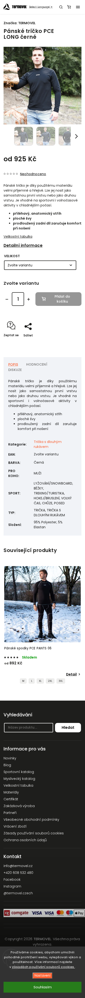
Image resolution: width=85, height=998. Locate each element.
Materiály (11, 792)
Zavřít (69, 343)
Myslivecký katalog (19, 778)
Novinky (10, 758)
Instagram (12, 886)
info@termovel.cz (18, 866)
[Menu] (78, 7)
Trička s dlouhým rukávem (48, 444)
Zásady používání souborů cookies (34, 833)
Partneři (10, 812)
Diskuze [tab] (15, 369)
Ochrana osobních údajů (25, 840)
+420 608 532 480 (18, 872)
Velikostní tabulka (18, 236)
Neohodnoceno (33, 174)
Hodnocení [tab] (36, 364)
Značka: (20, 23)
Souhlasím (43, 987)
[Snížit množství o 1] (7, 299)
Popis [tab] (13, 364)
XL (40, 680)
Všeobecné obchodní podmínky (31, 819)
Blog (7, 765)
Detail (71, 674)
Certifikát (11, 799)
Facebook (12, 879)
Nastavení (42, 975)
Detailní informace (23, 245)
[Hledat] (60, 7)
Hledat (68, 727)
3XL (61, 680)
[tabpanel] (42, 626)
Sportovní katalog (19, 771)
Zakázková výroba (19, 806)
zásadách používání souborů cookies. (43, 967)
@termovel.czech (18, 893)
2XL (50, 680)
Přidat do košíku (62, 299)
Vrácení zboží (15, 826)
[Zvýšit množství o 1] (28, 299)
